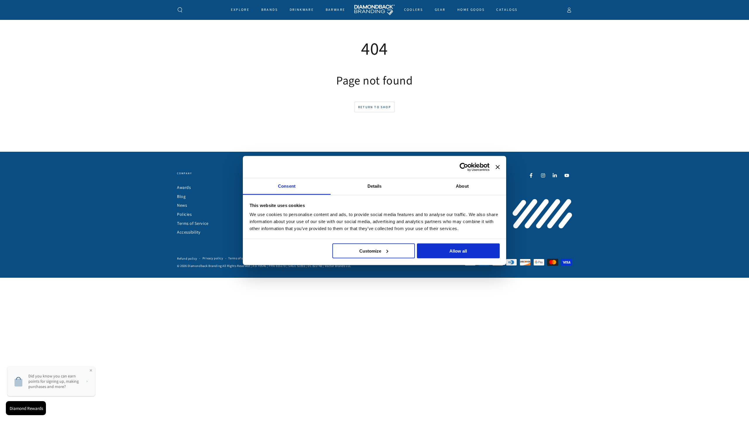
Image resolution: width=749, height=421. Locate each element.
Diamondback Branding (205, 266)
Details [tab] (374, 186)
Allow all (458, 250)
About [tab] (462, 186)
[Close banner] (498, 167)
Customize (370, 250)
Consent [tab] (287, 186)
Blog (181, 196)
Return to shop (374, 107)
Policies (184, 214)
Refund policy (187, 258)
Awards (184, 187)
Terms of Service (193, 223)
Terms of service (240, 258)
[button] (180, 10)
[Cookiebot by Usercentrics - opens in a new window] (463, 167)
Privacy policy (212, 258)
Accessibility (189, 232)
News (182, 205)
